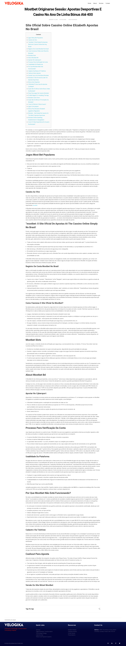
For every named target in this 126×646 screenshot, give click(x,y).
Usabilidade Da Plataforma (35, 64)
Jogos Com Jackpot (33, 106)
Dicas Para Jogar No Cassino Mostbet (38, 93)
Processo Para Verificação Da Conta (38, 62)
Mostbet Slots (32, 55)
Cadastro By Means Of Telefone (37, 71)
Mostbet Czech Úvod (34, 97)
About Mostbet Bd (33, 57)
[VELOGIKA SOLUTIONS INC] (14, 3)
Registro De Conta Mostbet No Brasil (38, 49)
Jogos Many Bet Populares (35, 38)
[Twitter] (119, 643)
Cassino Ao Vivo (32, 40)
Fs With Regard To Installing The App (38, 95)
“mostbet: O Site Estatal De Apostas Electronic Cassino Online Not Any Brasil (38, 44)
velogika (63, 19)
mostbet (35, 205)
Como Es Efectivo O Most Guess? (37, 104)
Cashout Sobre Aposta (34, 73)
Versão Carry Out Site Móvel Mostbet (38, 75)
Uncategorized (72, 19)
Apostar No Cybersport (34, 60)
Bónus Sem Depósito (34, 82)
